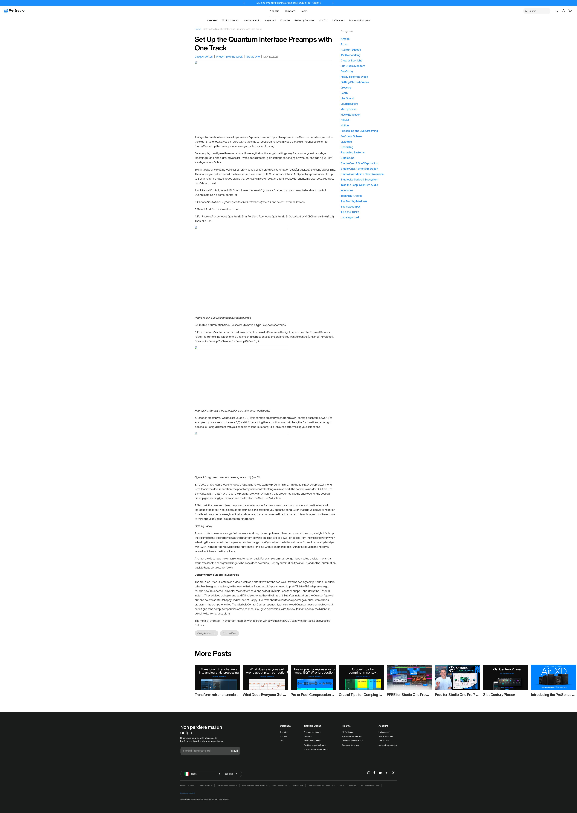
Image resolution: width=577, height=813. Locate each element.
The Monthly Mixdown (354, 201)
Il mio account (384, 732)
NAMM (345, 120)
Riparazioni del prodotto (352, 736)
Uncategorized (350, 217)
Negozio (274, 11)
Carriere (283, 736)
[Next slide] (333, 3)
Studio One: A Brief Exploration (359, 163)
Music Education (350, 114)
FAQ (281, 741)
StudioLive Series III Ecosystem (359, 179)
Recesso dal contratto (187, 793)
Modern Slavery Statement (369, 785)
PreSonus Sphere (351, 136)
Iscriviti (234, 751)
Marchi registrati (297, 785)
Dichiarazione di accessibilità (227, 785)
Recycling (352, 785)
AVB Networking (350, 55)
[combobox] (536, 11)
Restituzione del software (315, 745)
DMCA (341, 785)
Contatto (283, 732)
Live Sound (347, 98)
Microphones (348, 109)
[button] (570, 11)
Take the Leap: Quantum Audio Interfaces (359, 187)
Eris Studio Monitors (353, 65)
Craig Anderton (204, 56)
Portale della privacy (187, 785)
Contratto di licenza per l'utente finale (321, 785)
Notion (345, 125)
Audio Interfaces (351, 49)
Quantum (346, 141)
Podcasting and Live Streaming (359, 130)
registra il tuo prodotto (388, 745)
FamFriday (347, 71)
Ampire (345, 38)
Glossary (346, 87)
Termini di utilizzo (205, 785)
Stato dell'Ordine (386, 736)
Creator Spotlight (351, 60)
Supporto (308, 736)
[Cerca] (526, 11)
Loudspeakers (349, 103)
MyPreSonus (347, 732)
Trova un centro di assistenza (316, 749)
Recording (347, 147)
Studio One (253, 56)
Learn (304, 11)
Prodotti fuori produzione (352, 741)
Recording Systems (352, 152)
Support (290, 11)
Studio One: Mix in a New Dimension (362, 174)
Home (198, 29)
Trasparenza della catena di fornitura (254, 785)
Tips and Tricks (350, 212)
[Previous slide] (244, 3)
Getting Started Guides (355, 82)
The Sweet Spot (350, 206)
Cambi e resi (384, 741)
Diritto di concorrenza (279, 785)
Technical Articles (351, 195)
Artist (344, 44)
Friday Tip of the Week (229, 56)
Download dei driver (350, 745)
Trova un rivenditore (312, 741)
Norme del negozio (312, 732)
